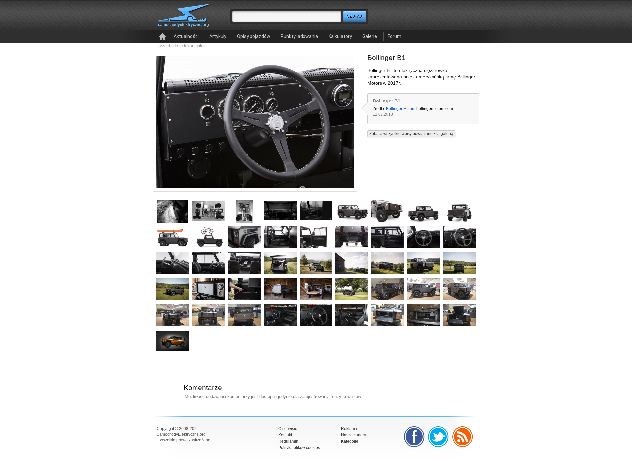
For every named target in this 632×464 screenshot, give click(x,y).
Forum (394, 36)
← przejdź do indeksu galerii (180, 46)
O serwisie (287, 428)
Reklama (349, 428)
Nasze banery (353, 435)
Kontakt (285, 435)
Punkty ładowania (299, 36)
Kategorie (349, 441)
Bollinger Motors (400, 108)
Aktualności (186, 36)
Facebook (414, 436)
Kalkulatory (340, 36)
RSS (462, 436)
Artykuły (217, 36)
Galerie (369, 36)
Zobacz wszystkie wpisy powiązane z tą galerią (411, 133)
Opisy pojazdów (253, 36)
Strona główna (162, 36)
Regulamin (288, 441)
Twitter (438, 436)
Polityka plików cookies (299, 447)
